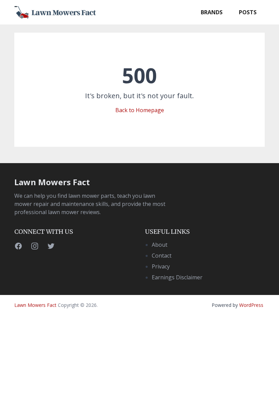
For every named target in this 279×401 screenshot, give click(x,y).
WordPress (251, 305)
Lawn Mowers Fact (52, 182)
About (159, 244)
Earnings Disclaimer (177, 277)
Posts (248, 12)
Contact (161, 255)
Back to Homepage (139, 110)
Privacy (161, 266)
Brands (212, 12)
